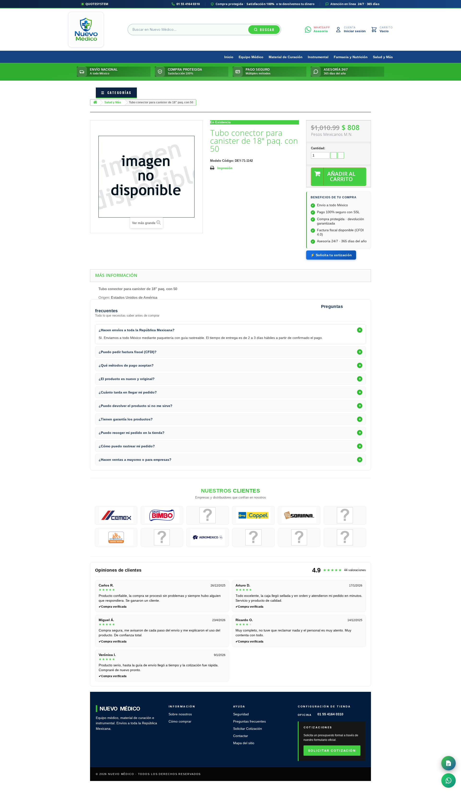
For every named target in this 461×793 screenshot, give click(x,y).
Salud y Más (383, 57)
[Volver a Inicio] (95, 103)
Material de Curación (286, 57)
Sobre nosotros (180, 714)
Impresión (224, 168)
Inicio (228, 57)
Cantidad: (318, 148)
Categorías (116, 92)
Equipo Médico (251, 57)
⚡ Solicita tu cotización (331, 255)
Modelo (215, 160)
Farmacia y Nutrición (351, 57)
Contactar (240, 736)
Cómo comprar (180, 721)
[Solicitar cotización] (448, 763)
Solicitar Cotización (247, 729)
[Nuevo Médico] (86, 29)
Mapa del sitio (243, 743)
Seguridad (241, 714)
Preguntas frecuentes (249, 721)
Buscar (267, 29)
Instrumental (318, 57)
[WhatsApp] (448, 780)
